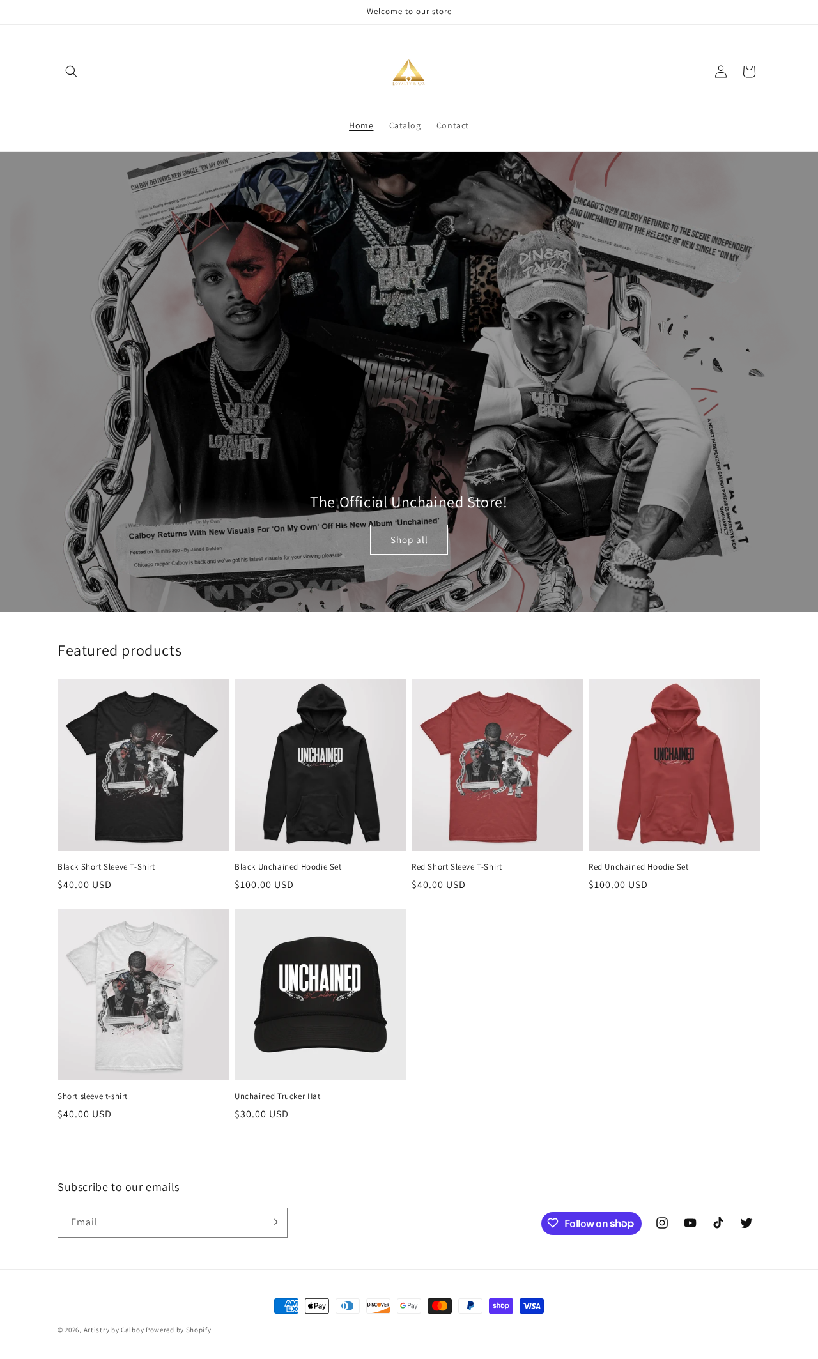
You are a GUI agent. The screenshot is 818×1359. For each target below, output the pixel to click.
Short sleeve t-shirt (93, 1096)
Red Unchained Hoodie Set (638, 867)
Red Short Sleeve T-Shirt (457, 867)
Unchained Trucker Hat (278, 1096)
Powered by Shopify (179, 1329)
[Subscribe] (273, 1222)
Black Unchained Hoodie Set (288, 867)
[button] (72, 72)
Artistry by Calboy (114, 1329)
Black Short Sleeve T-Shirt (106, 867)
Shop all (409, 539)
